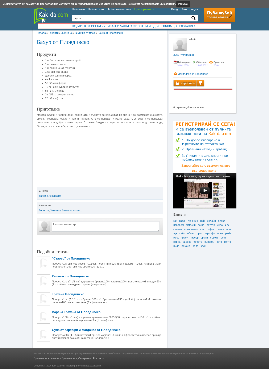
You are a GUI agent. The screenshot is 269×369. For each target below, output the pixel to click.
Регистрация (189, 9)
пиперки (209, 241)
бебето (198, 241)
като (219, 241)
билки (221, 220)
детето (211, 225)
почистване (191, 229)
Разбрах (183, 4)
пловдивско (54, 195)
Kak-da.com (58, 365)
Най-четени (96, 9)
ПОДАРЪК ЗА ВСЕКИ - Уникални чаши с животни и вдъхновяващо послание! (133, 26)
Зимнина (66, 33)
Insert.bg (70, 365)
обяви (190, 233)
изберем (178, 225)
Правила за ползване (46, 358)
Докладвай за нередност (193, 73)
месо (176, 237)
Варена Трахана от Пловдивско (76, 312)
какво (182, 220)
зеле (195, 246)
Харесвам (187, 83)
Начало (41, 33)
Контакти (98, 358)
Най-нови (78, 9)
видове (187, 241)
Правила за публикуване (76, 358)
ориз (199, 233)
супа (220, 225)
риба (228, 233)
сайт (182, 233)
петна (220, 229)
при (228, 229)
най (202, 220)
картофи (210, 233)
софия (211, 229)
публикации (183, 54)
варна (177, 241)
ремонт (186, 246)
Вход (174, 9)
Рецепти (54, 33)
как (175, 220)
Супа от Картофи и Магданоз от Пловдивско (86, 330)
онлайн (211, 220)
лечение (193, 220)
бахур (42, 195)
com (223, 237)
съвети (214, 237)
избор (195, 237)
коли (203, 246)
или (227, 225)
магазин (191, 225)
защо (201, 225)
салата (177, 229)
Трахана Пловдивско (68, 294)
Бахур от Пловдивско (110, 33)
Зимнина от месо (85, 33)
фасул (185, 237)
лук (175, 233)
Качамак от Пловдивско (70, 276)
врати (204, 237)
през (220, 233)
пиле (176, 246)
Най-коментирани (119, 9)
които (227, 241)
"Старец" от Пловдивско (71, 258)
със (202, 229)
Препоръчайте (144, 9)
